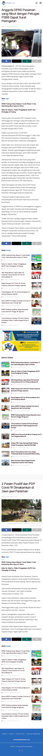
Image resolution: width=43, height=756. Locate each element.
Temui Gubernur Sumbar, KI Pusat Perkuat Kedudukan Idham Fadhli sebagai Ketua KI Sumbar (15, 320)
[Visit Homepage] (9, 3)
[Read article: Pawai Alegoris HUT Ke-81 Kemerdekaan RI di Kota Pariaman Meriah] (37, 294)
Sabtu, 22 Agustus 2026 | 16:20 (11, 260)
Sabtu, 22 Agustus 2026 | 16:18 (10, 268)
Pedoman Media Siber (34, 734)
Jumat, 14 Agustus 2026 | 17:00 (20, 439)
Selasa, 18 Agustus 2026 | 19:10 (11, 296)
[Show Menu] (41, 3)
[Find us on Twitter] (22, 751)
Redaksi (4, 734)
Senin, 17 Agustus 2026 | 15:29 (10, 314)
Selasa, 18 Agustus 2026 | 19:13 (11, 279)
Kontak (11, 734)
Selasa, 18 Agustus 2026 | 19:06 (11, 305)
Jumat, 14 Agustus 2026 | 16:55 (20, 465)
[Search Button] (37, 3)
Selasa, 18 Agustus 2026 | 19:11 (10, 288)
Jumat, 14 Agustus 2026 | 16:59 (20, 447)
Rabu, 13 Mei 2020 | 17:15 (9, 496)
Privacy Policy (20, 734)
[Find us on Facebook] (19, 751)
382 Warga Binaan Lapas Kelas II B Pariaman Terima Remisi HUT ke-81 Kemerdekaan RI (13, 275)
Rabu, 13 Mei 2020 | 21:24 (9, 26)
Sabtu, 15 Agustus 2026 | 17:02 (10, 325)
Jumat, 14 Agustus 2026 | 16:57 (20, 456)
